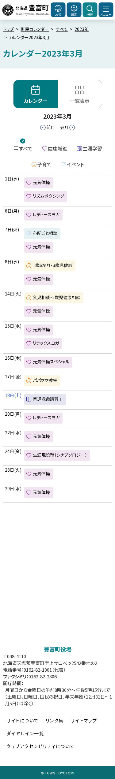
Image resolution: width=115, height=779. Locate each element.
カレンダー (35, 100)
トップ (8, 29)
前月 (50, 127)
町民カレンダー (35, 29)
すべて (62, 29)
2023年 (82, 29)
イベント (75, 164)
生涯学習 (92, 148)
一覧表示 (80, 100)
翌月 (64, 127)
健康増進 (57, 148)
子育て (44, 164)
